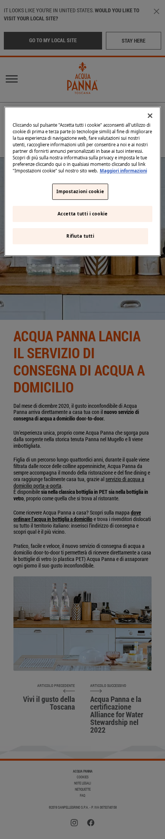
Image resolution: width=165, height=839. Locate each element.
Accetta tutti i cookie (83, 214)
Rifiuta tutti (80, 236)
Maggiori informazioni (123, 171)
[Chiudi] (150, 115)
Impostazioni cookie (80, 192)
